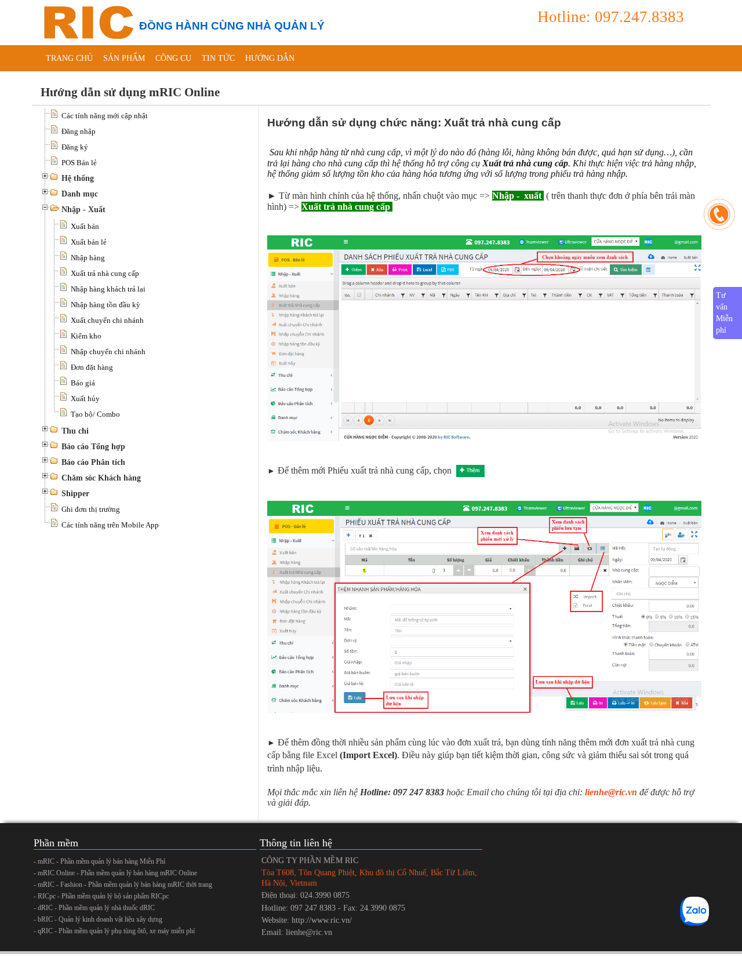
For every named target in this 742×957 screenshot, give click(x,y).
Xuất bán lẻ (89, 242)
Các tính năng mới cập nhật (104, 115)
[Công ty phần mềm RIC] (87, 21)
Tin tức (218, 58)
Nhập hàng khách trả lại (108, 289)
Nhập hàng (88, 257)
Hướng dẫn (269, 58)
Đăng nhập (78, 131)
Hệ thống (77, 178)
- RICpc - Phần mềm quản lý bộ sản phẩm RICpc (101, 896)
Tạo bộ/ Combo (95, 414)
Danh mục (79, 194)
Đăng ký (74, 147)
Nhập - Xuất (83, 209)
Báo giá (83, 383)
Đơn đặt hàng (92, 367)
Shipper (75, 493)
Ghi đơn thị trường (90, 509)
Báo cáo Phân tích (93, 462)
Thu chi (75, 431)
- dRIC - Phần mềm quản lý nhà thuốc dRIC (94, 908)
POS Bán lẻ (79, 162)
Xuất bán (85, 226)
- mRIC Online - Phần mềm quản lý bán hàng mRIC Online (115, 873)
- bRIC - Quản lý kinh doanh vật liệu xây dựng (98, 919)
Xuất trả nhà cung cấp (105, 273)
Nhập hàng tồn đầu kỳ (105, 304)
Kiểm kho (86, 336)
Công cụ (173, 58)
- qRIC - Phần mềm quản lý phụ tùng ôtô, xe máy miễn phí (114, 931)
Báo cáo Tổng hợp (93, 446)
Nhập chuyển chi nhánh (108, 351)
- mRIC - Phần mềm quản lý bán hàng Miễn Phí (99, 861)
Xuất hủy (85, 398)
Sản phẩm (124, 58)
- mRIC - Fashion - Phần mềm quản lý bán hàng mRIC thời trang (123, 884)
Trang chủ (69, 58)
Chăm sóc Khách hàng (101, 478)
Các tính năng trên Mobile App (110, 525)
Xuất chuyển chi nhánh (107, 320)
